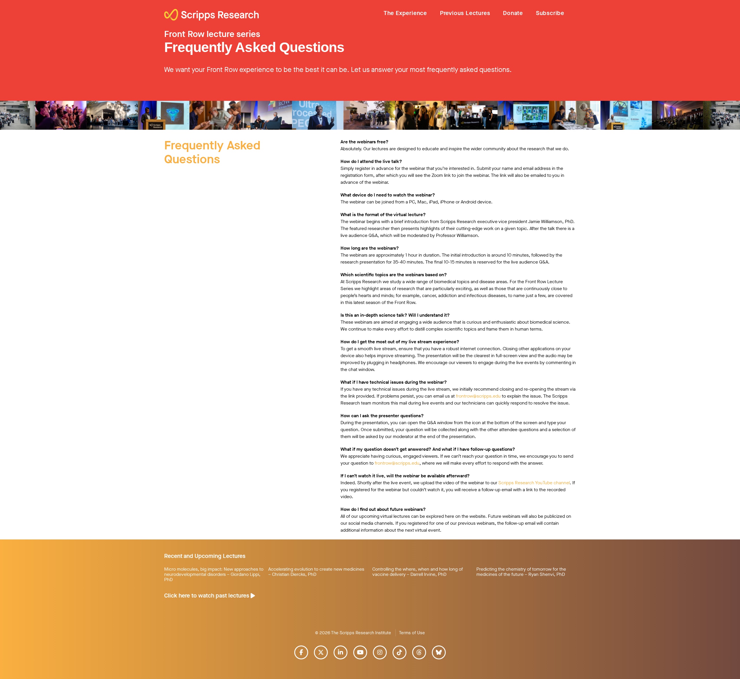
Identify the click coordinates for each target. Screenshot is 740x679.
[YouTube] (360, 652)
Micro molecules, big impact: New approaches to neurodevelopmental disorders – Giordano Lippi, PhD (213, 574)
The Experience (405, 13)
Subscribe (550, 13)
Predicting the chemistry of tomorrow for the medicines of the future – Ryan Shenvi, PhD (521, 571)
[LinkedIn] (340, 652)
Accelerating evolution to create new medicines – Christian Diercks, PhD (316, 571)
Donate (513, 13)
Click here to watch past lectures (207, 596)
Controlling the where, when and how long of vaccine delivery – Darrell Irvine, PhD (417, 571)
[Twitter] (321, 652)
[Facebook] (301, 652)
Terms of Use (412, 633)
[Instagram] (380, 652)
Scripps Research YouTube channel (534, 483)
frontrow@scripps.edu (478, 396)
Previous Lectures (465, 13)
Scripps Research (211, 15)
